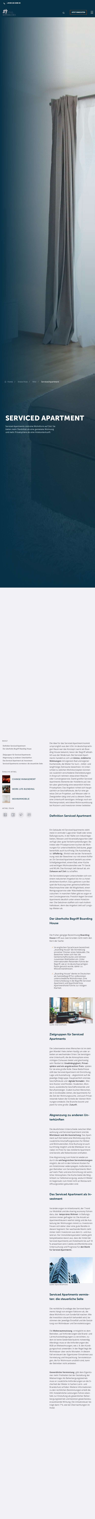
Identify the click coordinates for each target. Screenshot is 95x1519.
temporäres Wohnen (68, 1214)
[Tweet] (21, 815)
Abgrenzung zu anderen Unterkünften (18, 758)
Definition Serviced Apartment (15, 746)
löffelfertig (57, 853)
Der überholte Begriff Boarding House (18, 749)
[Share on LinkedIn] (5, 815)
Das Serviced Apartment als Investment (18, 761)
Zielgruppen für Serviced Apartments (18, 755)
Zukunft (73, 1104)
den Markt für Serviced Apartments (69, 1248)
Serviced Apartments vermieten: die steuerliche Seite (24, 764)
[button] (92, 12)
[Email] (29, 815)
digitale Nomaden (76, 1081)
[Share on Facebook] (13, 815)
